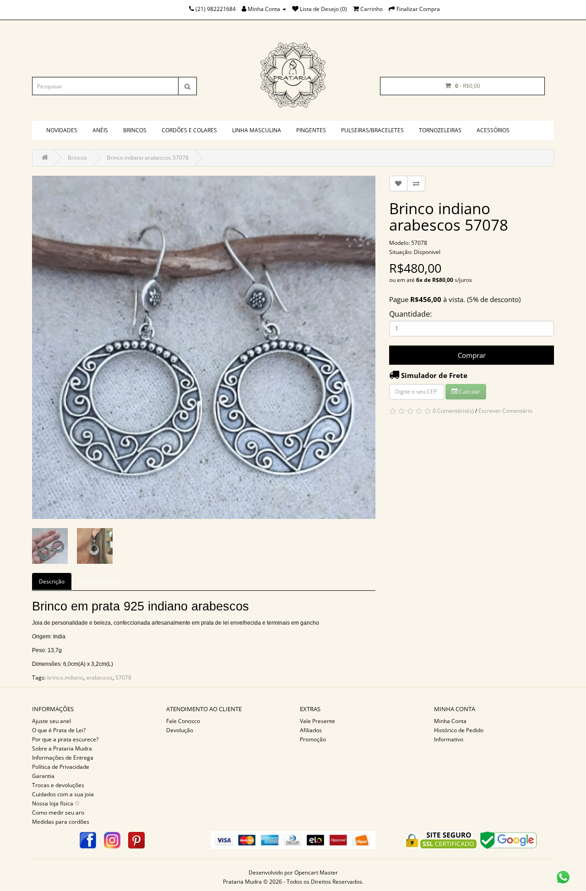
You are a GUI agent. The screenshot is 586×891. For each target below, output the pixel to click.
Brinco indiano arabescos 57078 (148, 158)
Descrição (52, 581)
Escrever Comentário (505, 411)
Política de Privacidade (60, 767)
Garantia (43, 776)
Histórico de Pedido (458, 730)
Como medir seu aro (58, 812)
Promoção (313, 739)
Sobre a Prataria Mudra (62, 748)
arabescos (99, 677)
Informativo (448, 739)
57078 (123, 677)
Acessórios (493, 130)
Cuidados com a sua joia (63, 794)
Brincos (134, 130)
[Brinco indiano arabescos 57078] (203, 347)
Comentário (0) (99, 582)
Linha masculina (256, 130)
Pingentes (311, 130)
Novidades (61, 130)
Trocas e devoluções (58, 785)
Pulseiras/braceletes (372, 130)
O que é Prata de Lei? (59, 730)
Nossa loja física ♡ (56, 803)
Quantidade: (410, 314)
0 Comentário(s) (453, 411)
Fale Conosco (183, 721)
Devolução (179, 730)
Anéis (100, 130)
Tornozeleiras (440, 130)
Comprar (472, 355)
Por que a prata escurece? (65, 739)
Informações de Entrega (62, 757)
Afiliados (311, 730)
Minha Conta (450, 721)
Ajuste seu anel (51, 721)
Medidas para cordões (60, 822)
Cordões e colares (189, 130)
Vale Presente (317, 721)
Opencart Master (316, 872)
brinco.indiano (65, 677)
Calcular (469, 391)
